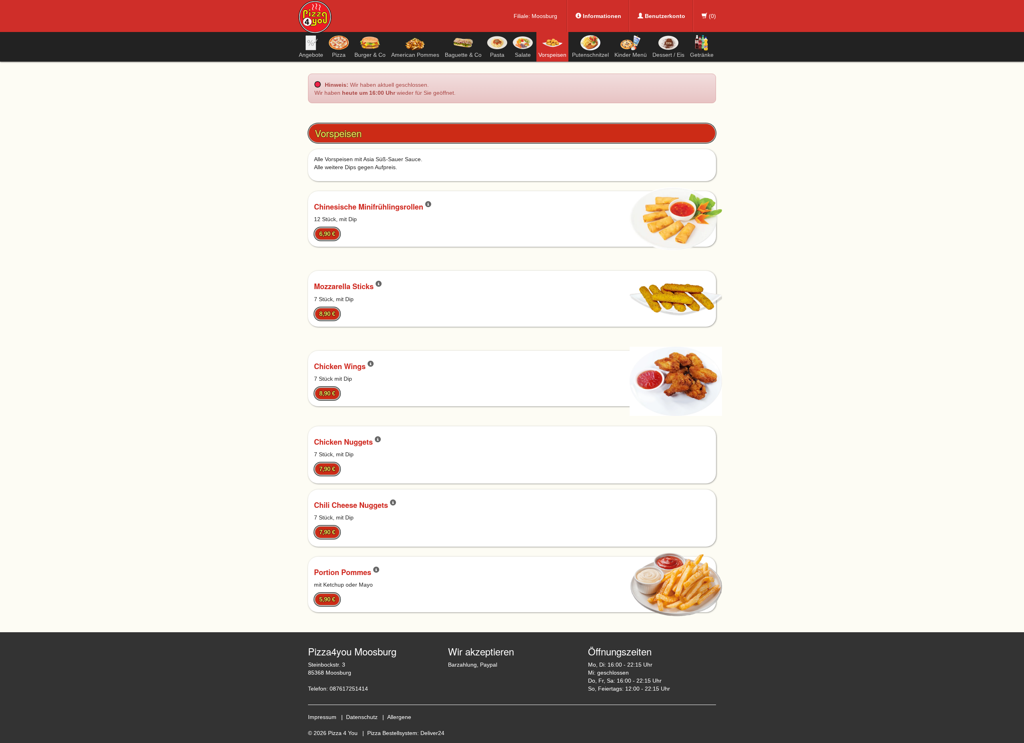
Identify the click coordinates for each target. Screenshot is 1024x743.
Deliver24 (432, 733)
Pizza (339, 55)
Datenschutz (362, 717)
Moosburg (544, 16)
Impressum (322, 717)
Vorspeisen (552, 55)
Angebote (311, 55)
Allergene (399, 717)
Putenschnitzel (590, 55)
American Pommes (415, 55)
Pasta (497, 55)
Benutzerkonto (664, 16)
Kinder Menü (630, 55)
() (711, 16)
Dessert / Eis (668, 55)
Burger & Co (370, 55)
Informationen (601, 16)
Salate (523, 55)
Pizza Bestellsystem (392, 733)
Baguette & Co (463, 55)
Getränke (702, 55)
